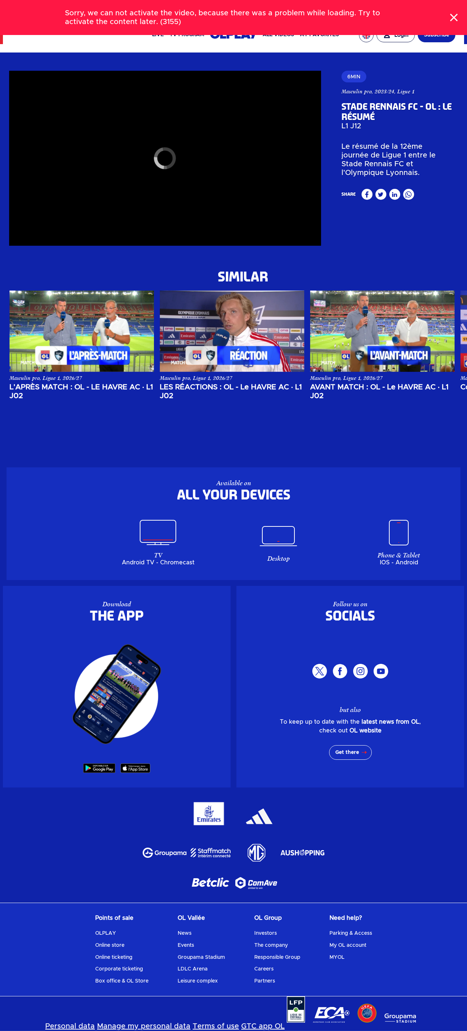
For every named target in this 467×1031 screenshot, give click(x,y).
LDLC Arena (193, 969)
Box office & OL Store (121, 981)
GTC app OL (263, 1026)
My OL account (347, 945)
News (185, 933)
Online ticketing (113, 957)
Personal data (70, 1026)
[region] (165, 158)
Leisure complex (198, 981)
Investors (265, 933)
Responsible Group (277, 957)
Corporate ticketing (119, 969)
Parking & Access (350, 933)
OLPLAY (105, 933)
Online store (109, 945)
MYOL (336, 957)
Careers (264, 969)
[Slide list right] (441, 325)
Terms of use (216, 1026)
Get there (347, 752)
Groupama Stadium (201, 957)
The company (271, 945)
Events (186, 945)
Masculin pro (356, 91)
